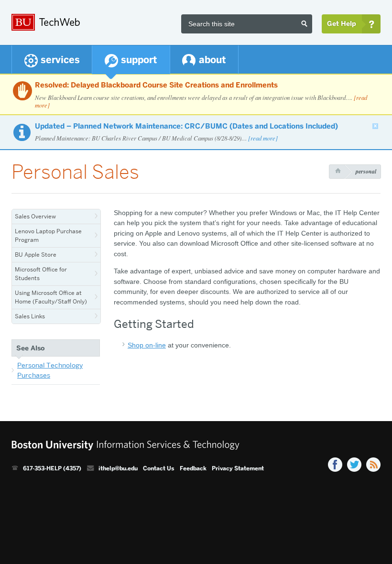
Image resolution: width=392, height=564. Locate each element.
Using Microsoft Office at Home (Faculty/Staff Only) (51, 297)
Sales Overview (35, 216)
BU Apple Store (35, 254)
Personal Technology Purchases (50, 370)
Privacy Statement (238, 468)
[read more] (263, 138)
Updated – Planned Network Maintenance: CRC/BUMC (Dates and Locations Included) (186, 126)
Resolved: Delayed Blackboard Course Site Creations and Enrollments (156, 85)
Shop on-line (147, 345)
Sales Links (30, 316)
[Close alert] (375, 126)
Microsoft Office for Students (41, 274)
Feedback (193, 468)
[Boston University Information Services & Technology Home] (76, 22)
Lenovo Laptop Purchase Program (48, 235)
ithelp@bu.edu (118, 468)
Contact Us (158, 468)
